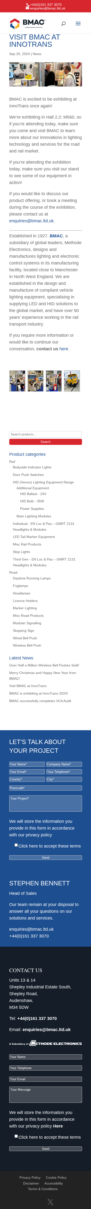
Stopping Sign (23, 631)
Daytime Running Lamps (32, 578)
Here (58, 835)
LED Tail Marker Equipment (34, 537)
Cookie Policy (56, 1177)
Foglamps (20, 586)
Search (45, 442)
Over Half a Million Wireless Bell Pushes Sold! (44, 665)
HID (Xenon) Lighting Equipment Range (43, 482)
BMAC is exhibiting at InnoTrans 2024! (38, 693)
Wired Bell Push (25, 638)
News (37, 54)
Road (13, 572)
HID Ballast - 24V (33, 494)
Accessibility (53, 1183)
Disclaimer (31, 1183)
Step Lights (21, 552)
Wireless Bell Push (27, 645)
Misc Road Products (28, 615)
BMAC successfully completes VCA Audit (40, 701)
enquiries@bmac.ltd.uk (31, 220)
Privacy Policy (30, 1177)
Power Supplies (32, 509)
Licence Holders (25, 601)
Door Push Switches (28, 475)
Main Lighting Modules (34, 516)
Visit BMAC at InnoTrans (28, 686)
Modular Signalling (27, 623)
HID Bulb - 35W (32, 501)
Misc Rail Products (27, 544)
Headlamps (21, 593)
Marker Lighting (25, 608)
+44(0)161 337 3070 (29, 936)
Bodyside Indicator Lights (32, 467)
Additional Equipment (33, 488)
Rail (12, 462)
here (63, 348)
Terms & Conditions (43, 1189)
